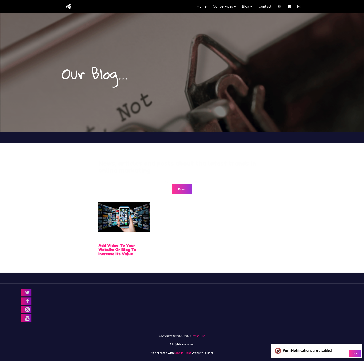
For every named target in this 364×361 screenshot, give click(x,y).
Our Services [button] (223, 6)
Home (201, 6)
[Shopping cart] (289, 6)
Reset (182, 189)
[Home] (68, 6)
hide (355, 353)
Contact (265, 6)
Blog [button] (246, 6)
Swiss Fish (198, 336)
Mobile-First (182, 352)
